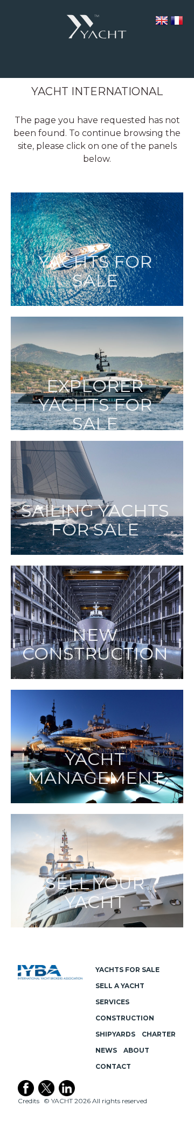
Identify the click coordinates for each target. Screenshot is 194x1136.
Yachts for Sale (127, 970)
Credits (28, 1101)
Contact (113, 1066)
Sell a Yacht (119, 986)
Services (112, 1002)
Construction (124, 1018)
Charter (159, 1034)
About (136, 1050)
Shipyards (115, 1034)
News (106, 1050)
